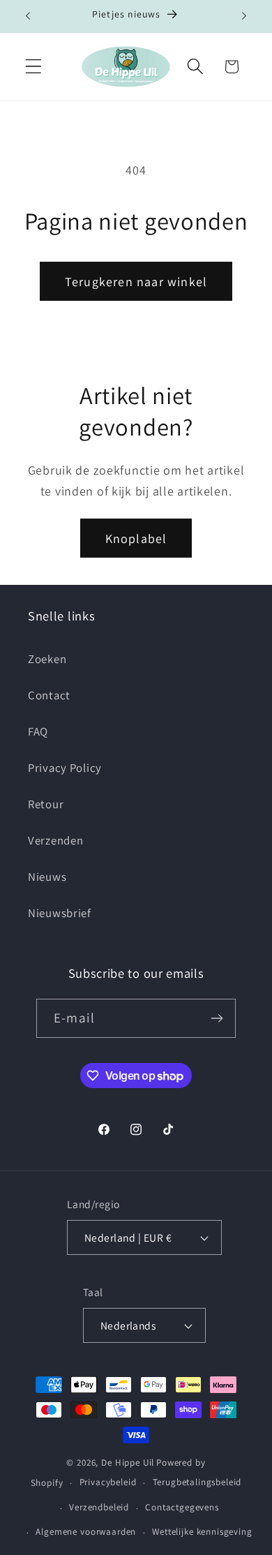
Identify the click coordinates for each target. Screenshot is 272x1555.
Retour (45, 804)
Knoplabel (136, 538)
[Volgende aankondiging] (244, 16)
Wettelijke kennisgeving (202, 1532)
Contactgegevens (182, 1507)
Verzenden (55, 840)
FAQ (38, 731)
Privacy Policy (65, 767)
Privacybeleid (108, 1482)
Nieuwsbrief (59, 913)
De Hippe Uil (127, 1462)
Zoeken (47, 659)
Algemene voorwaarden (86, 1532)
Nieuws (47, 876)
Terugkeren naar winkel (136, 282)
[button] (33, 66)
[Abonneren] (216, 1018)
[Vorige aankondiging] (28, 16)
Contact (49, 695)
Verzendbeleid (99, 1507)
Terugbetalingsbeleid (197, 1482)
